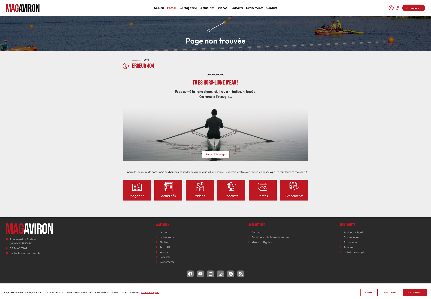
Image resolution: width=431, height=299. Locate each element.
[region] (215, 291)
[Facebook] (190, 273)
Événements (254, 8)
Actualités (207, 8)
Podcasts (236, 8)
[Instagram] (220, 273)
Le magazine (188, 8)
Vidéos (222, 8)
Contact (271, 8)
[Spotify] (230, 273)
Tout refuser (390, 292)
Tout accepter (415, 292)
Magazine (136, 196)
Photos (171, 8)
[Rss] (240, 273)
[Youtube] (200, 273)
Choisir (369, 292)
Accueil (159, 8)
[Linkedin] (210, 273)
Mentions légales (150, 292)
